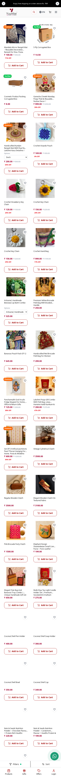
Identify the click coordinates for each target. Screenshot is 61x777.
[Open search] (34, 12)
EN (43, 12)
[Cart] (50, 12)
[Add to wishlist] (25, 28)
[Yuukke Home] (11, 12)
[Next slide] (57, 3)
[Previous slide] (3, 3)
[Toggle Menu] (56, 12)
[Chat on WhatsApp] (54, 756)
